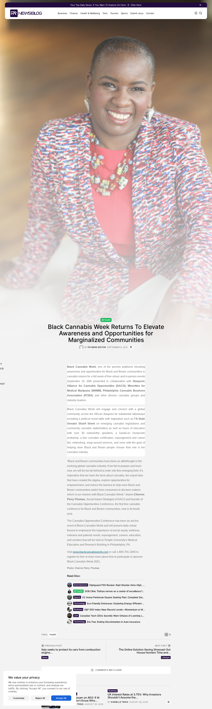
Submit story (136, 13)
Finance (74, 13)
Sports (124, 13)
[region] (39, 688)
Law (76, 615)
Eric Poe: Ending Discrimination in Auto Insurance (113, 621)
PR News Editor (97, 347)
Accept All (61, 698)
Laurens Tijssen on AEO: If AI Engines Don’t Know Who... (81, 699)
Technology (79, 603)
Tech (105, 13)
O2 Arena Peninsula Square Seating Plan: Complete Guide (113, 597)
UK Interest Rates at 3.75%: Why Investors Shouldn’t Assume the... (134, 696)
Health (107, 320)
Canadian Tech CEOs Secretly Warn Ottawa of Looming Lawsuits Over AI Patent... (125, 615)
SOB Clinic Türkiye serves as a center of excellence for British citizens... (124, 591)
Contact (150, 13)
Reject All (40, 698)
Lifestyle (166, 657)
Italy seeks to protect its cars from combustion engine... (71, 651)
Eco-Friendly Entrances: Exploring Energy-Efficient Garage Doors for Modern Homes (132, 603)
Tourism (114, 13)
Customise (18, 698)
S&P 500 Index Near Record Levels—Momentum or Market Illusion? (121, 609)
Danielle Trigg (119, 702)
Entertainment (80, 585)
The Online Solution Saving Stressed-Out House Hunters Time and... (145, 651)
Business (62, 13)
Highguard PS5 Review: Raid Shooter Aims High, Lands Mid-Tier (124, 585)
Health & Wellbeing (90, 13)
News (45, 657)
